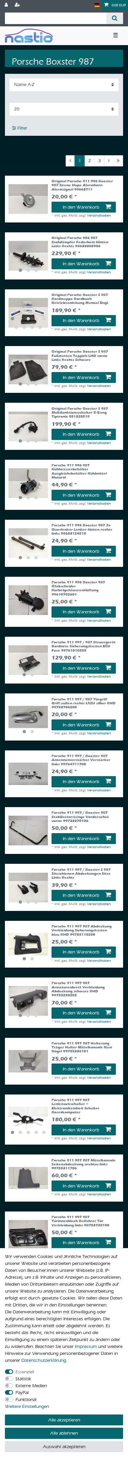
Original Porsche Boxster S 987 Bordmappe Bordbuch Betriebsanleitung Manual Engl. (80, 299)
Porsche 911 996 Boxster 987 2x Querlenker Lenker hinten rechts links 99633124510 (82, 529)
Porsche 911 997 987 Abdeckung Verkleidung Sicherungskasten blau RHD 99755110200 (82, 930)
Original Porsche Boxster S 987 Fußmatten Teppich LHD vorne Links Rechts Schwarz (80, 356)
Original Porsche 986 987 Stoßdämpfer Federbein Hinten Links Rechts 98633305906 (80, 242)
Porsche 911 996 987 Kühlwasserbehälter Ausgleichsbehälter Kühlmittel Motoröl (79, 471)
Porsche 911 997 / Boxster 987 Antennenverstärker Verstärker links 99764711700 (81, 760)
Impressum (86, 1346)
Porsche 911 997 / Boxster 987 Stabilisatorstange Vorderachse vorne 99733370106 (80, 817)
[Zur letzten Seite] (118, 160)
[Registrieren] (18, 5)
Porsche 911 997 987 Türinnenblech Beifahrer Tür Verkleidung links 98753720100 (80, 1221)
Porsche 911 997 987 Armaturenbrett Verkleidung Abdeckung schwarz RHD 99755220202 (78, 989)
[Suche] (114, 18)
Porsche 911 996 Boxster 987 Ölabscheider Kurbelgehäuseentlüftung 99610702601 (78, 588)
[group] (28, 256)
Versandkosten (99, 215)
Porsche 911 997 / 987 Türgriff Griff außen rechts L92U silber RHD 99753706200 (84, 703)
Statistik (23, 1379)
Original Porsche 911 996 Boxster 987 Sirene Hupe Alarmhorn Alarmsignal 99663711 (82, 185)
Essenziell (24, 1372)
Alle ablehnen (64, 1433)
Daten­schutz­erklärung (43, 1360)
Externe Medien (31, 1385)
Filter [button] (22, 128)
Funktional (25, 1399)
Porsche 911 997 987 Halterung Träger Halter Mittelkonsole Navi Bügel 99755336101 (82, 1047)
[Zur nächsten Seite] (108, 160)
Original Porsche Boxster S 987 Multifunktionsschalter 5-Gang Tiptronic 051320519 (80, 413)
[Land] (97, 5)
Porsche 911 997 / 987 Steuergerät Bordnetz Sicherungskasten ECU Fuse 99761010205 (84, 646)
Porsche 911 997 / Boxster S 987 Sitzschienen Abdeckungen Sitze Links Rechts (81, 874)
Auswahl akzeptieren (64, 1446)
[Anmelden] (6, 5)
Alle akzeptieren (64, 1420)
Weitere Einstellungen (27, 1406)
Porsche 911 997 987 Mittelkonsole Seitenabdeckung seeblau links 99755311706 (84, 1164)
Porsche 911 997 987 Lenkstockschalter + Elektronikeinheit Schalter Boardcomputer (75, 1106)
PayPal (22, 1392)
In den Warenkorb (81, 207)
